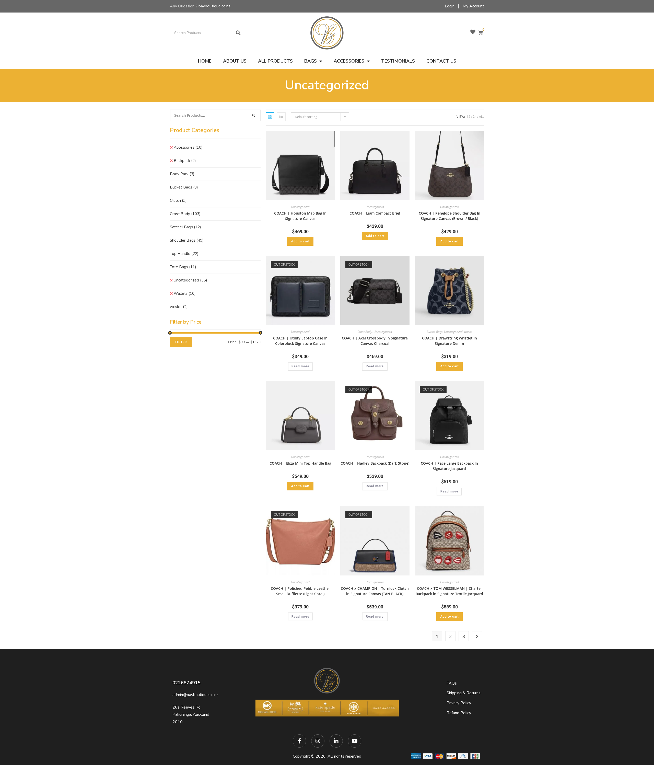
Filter (181, 342)
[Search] (238, 33)
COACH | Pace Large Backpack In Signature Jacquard (449, 466)
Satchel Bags (185, 227)
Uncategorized (190, 280)
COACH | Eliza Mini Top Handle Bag (300, 463)
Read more (300, 366)
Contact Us (441, 61)
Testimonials (398, 61)
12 (468, 116)
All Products (275, 61)
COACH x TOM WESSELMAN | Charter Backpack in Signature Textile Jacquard (449, 591)
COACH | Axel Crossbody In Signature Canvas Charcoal (375, 341)
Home (205, 61)
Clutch (178, 200)
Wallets (185, 293)
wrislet (179, 306)
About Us (235, 61)
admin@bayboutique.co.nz (195, 695)
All (481, 116)
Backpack (185, 160)
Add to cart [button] (300, 241)
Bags (310, 61)
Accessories (349, 61)
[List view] (281, 116)
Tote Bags (183, 266)
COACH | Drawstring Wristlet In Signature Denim (449, 341)
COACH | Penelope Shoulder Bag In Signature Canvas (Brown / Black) (449, 216)
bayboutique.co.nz (214, 6)
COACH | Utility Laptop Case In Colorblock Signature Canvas (300, 341)
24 (474, 116)
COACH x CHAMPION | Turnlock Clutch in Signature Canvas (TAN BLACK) (375, 591)
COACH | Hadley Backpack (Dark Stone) (375, 463)
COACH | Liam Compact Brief (374, 213)
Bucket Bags (184, 187)
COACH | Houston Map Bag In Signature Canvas (300, 216)
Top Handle (184, 253)
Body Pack (182, 173)
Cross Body (185, 213)
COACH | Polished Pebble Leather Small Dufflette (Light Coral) (300, 591)
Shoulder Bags (187, 240)
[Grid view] (270, 116)
